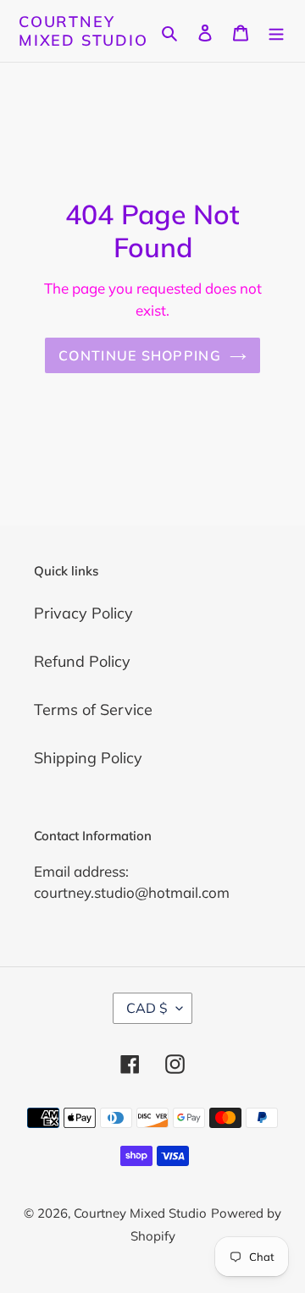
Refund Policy (82, 661)
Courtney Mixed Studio (83, 31)
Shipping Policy (88, 758)
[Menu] (276, 31)
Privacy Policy (83, 613)
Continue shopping (139, 355)
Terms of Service (93, 709)
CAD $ (147, 1007)
